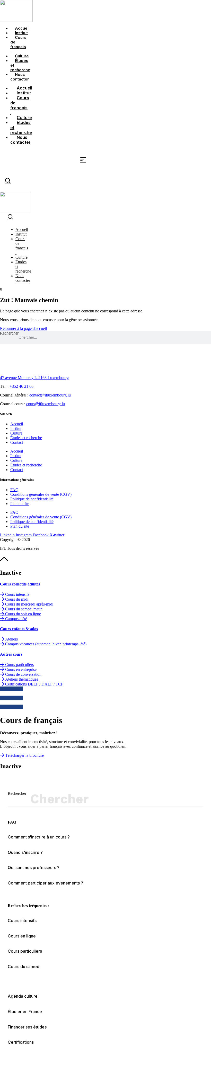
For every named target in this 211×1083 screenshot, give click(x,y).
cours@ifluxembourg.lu (45, 404)
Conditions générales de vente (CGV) (41, 494)
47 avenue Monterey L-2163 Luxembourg (34, 377)
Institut (15, 428)
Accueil (16, 424)
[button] (25, 1011)
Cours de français (18, 44)
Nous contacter (19, 77)
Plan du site (19, 503)
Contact (16, 442)
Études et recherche (20, 65)
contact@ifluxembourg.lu (50, 395)
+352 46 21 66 (21, 386)
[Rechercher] (197, 799)
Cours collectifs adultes (20, 584)
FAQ (14, 490)
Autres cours (11, 654)
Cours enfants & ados (19, 629)
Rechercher (9, 333)
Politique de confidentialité (32, 499)
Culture (16, 433)
